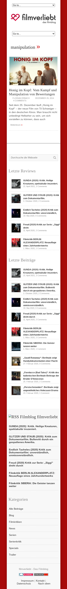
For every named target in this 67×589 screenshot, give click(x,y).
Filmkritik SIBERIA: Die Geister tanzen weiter (32, 484)
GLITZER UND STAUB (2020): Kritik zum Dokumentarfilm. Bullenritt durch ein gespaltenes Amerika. (41, 287)
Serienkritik (15, 541)
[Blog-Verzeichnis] (26, 575)
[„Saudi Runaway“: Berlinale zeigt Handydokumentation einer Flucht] (16, 365)
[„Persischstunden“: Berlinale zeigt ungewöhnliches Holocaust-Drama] (16, 394)
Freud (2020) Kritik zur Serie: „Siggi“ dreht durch (31, 464)
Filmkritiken (15, 521)
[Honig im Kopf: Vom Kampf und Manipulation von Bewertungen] (33, 86)
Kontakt (40, 580)
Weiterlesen (16, 124)
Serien (12, 535)
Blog (11, 515)
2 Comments (41, 186)
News (12, 528)
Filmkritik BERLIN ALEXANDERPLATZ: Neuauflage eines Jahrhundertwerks (39, 242)
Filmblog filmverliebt (39, 417)
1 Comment (41, 349)
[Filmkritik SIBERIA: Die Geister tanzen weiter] (16, 350)
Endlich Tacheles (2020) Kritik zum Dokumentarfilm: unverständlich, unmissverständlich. (40, 302)
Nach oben (44, 583)
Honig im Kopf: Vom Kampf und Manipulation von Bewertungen (33, 92)
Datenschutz (24, 583)
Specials (13, 548)
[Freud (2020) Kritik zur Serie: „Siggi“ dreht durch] (16, 232)
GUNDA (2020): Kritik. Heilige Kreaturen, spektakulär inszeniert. (33, 427)
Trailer (12, 554)
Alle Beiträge (16, 508)
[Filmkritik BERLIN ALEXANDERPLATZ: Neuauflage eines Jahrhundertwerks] (16, 246)
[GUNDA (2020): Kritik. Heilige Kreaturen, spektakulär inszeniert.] (16, 188)
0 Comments (40, 216)
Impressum (27, 580)
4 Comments (19, 101)
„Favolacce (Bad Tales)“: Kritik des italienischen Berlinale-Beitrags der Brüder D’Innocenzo (41, 375)
